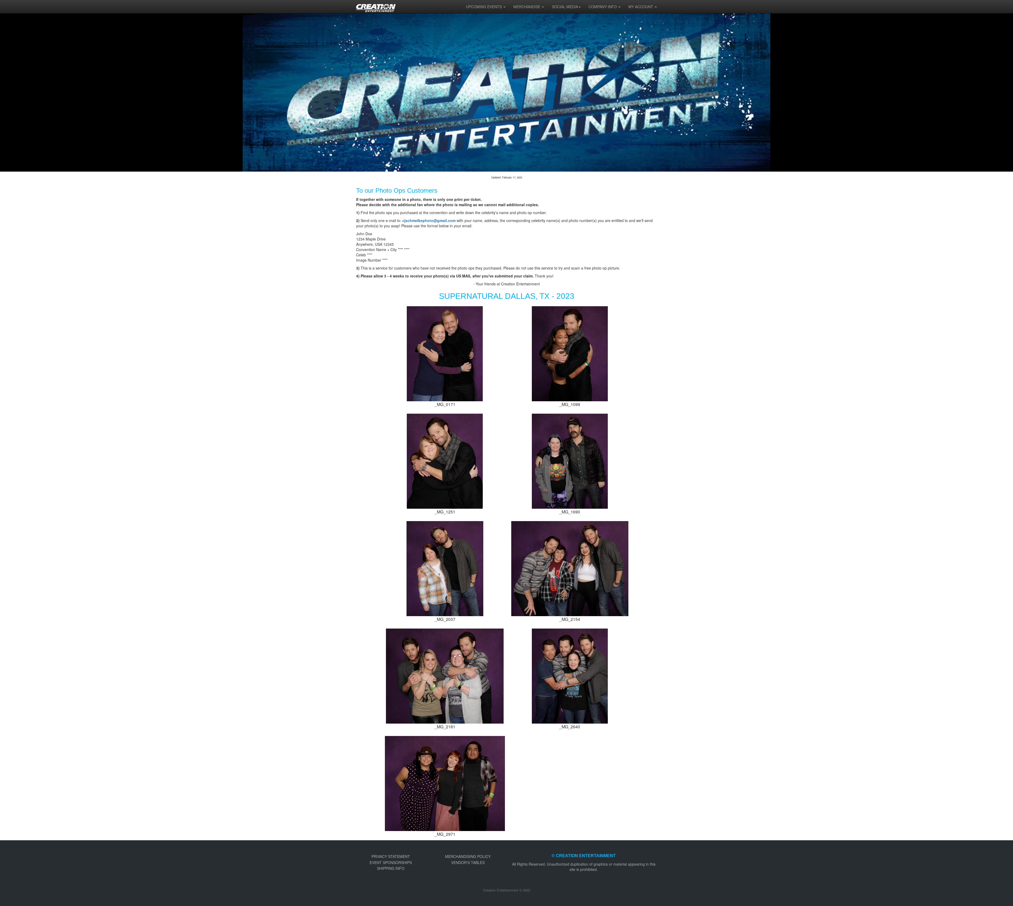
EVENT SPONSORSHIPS (391, 862)
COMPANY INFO (603, 6)
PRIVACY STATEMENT (390, 856)
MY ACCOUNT (641, 6)
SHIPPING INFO (390, 868)
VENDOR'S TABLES (468, 862)
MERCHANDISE (527, 6)
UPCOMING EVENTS (484, 6)
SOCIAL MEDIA (565, 6)
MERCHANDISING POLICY (468, 856)
